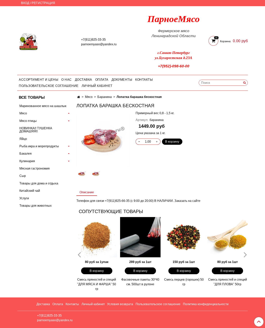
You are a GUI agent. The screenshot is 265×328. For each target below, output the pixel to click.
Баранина (104, 96)
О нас (66, 79)
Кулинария (27, 161)
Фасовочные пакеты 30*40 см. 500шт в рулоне (140, 282)
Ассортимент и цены (38, 79)
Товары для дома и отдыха (38, 183)
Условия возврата (120, 304)
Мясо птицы (28, 120)
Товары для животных (35, 205)
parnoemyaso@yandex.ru (99, 44)
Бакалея (25, 153)
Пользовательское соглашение (49, 85)
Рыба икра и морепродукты (39, 146)
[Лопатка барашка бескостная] (102, 140)
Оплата (101, 79)
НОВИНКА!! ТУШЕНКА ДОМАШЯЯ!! (35, 130)
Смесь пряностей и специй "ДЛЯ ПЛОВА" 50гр (227, 282)
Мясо (89, 96)
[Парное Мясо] (28, 41)
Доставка (83, 79)
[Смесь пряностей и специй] (96, 237)
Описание (87, 192)
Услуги (24, 198)
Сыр (22, 175)
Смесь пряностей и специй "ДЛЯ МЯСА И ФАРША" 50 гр (96, 284)
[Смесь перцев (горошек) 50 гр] (184, 237)
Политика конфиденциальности (206, 304)
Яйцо (23, 138)
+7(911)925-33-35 (93, 39)
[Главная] (78, 97)
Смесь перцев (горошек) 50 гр (184, 282)
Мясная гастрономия (34, 168)
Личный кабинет (97, 85)
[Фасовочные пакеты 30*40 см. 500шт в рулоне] (140, 237)
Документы (122, 79)
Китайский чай (29, 190)
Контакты (144, 79)
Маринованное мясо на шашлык (42, 106)
